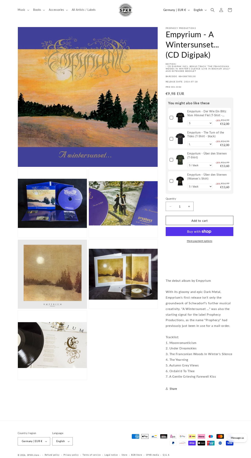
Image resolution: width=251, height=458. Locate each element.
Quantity (171, 198)
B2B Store (136, 454)
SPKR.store (33, 455)
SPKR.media (152, 454)
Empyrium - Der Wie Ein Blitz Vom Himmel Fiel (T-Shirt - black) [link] (206, 113)
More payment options (199, 240)
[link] (180, 117)
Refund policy (52, 454)
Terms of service (92, 454)
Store (124, 454)
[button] (23, 10)
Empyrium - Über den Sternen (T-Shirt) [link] (207, 155)
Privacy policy (71, 454)
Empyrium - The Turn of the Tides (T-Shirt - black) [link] (205, 134)
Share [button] (173, 388)
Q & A (166, 454)
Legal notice (111, 454)
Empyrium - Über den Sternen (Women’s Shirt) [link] (207, 176)
